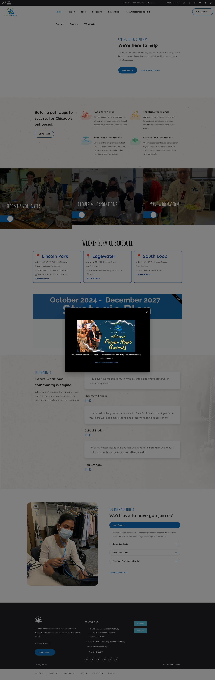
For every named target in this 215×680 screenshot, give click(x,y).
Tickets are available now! (106, 362)
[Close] (147, 312)
